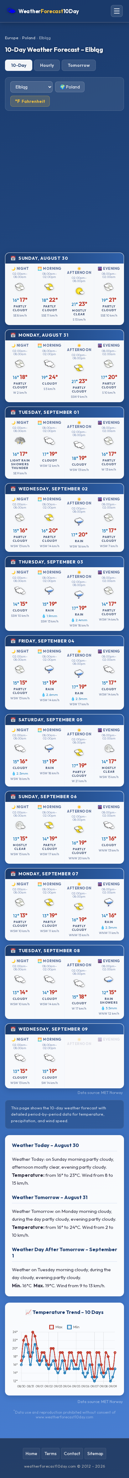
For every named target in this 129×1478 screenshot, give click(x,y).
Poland (28, 37)
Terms (50, 1453)
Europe (11, 37)
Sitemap (95, 1453)
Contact (72, 1453)
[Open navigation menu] (117, 11)
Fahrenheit (30, 101)
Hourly (47, 65)
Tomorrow (79, 65)
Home (31, 1453)
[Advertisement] (64, 181)
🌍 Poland (70, 87)
